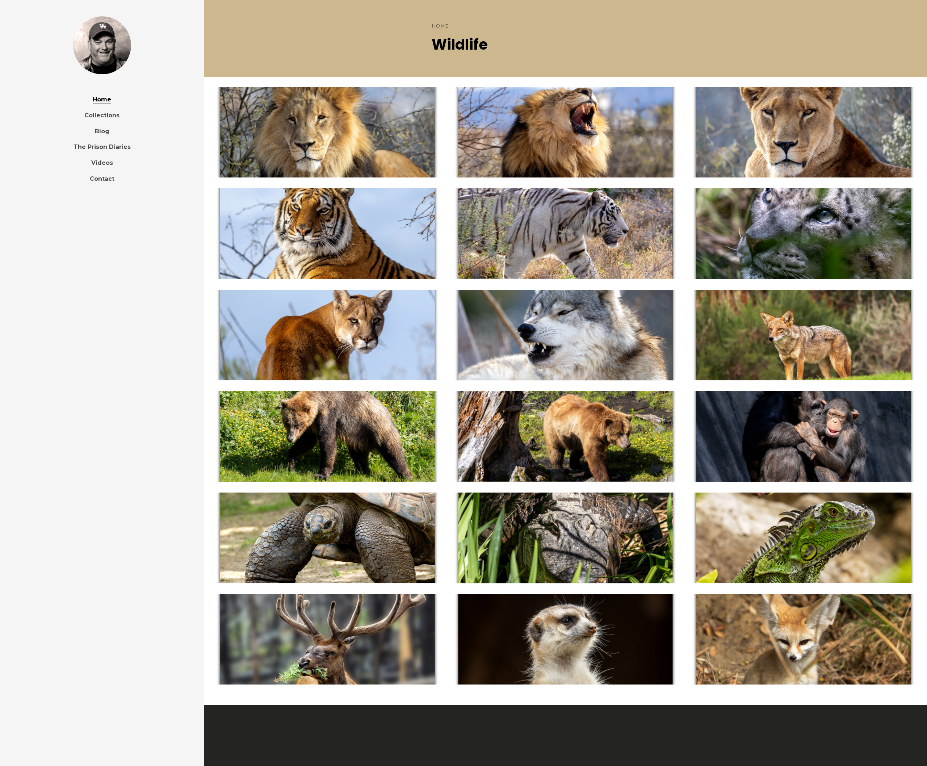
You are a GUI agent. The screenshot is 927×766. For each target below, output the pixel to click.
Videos (102, 162)
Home (102, 99)
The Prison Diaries (102, 146)
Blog (102, 131)
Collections (101, 115)
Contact (102, 178)
